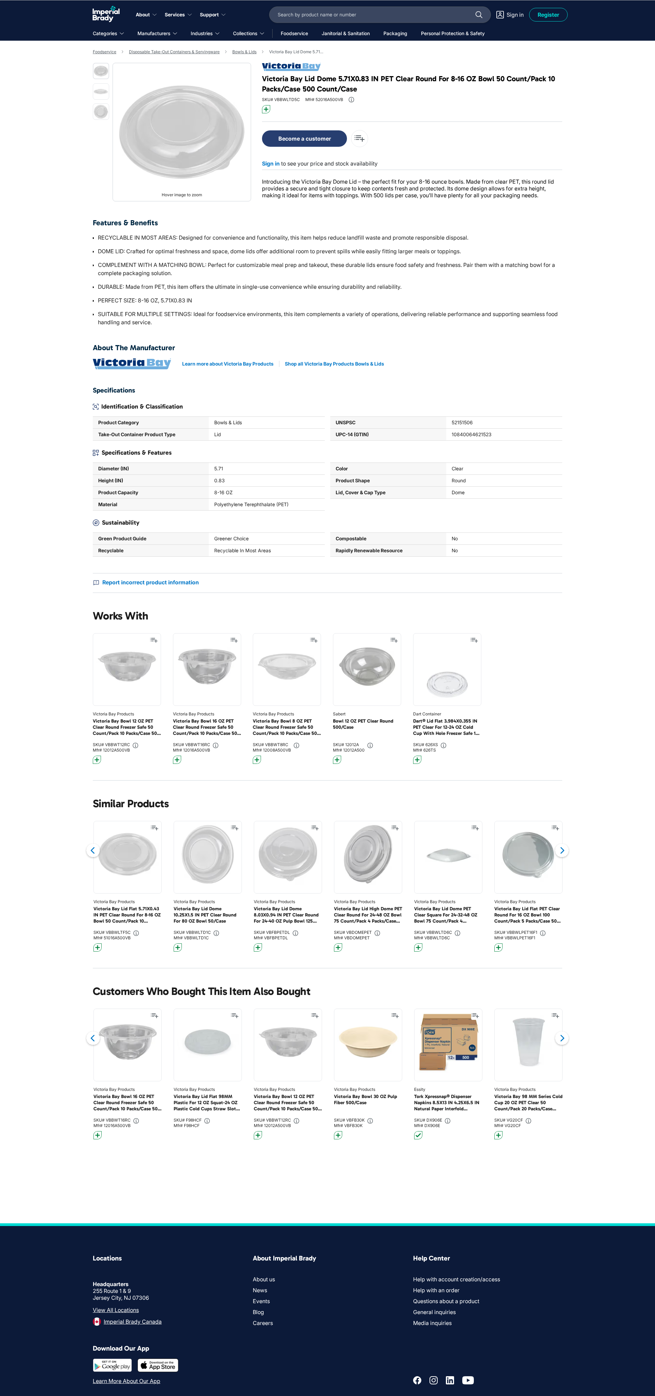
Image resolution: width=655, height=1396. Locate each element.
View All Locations (116, 1310)
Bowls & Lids (244, 51)
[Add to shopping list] (154, 640)
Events (261, 1301)
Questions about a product (446, 1301)
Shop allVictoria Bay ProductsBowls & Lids (334, 364)
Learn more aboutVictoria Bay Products (228, 364)
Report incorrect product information (150, 582)
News (260, 1290)
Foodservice (104, 51)
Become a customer (304, 138)
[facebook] (417, 1380)
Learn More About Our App (126, 1381)
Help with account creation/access (456, 1279)
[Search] (479, 14)
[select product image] (101, 71)
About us (264, 1279)
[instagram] (434, 1380)
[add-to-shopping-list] (359, 138)
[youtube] (468, 1380)
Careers (263, 1323)
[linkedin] (450, 1380)
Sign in (271, 163)
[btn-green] (418, 1135)
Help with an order (436, 1290)
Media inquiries (432, 1323)
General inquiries (434, 1312)
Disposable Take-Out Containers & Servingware (174, 51)
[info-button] (351, 99)
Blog (258, 1312)
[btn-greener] (266, 109)
